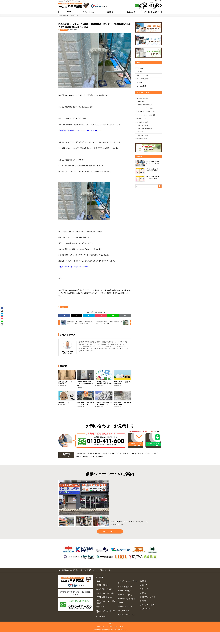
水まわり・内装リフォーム (126, 615)
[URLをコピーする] (125, 315)
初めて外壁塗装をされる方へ (105, 589)
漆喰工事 (140, 132)
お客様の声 (143, 585)
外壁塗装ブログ (63, 29)
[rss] (158, 1)
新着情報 (139, 82)
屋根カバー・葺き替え (143, 125)
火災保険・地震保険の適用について (105, 612)
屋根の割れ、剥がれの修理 (145, 128)
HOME (98, 581)
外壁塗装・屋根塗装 (142, 98)
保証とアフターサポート (143, 75)
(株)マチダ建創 (67, 351)
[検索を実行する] (160, 186)
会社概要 (139, 72)
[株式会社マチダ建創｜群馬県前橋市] (73, 5)
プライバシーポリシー (108, 626)
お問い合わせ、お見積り (147, 605)
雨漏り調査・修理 (142, 138)
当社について (140, 68)
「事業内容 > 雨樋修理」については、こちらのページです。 (79, 130)
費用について (141, 101)
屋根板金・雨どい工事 (143, 135)
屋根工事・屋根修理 (142, 122)
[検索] (160, 1)
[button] (64, 315)
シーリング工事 (141, 118)
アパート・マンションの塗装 (145, 108)
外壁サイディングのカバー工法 (145, 111)
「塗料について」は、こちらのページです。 (73, 267)
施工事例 (143, 581)
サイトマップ (119, 626)
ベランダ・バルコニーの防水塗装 (146, 115)
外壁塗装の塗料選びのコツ (145, 104)
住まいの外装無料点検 (143, 79)
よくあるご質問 (141, 86)
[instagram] (156, 1)
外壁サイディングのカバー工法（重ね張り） (105, 602)
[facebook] (154, 1)
